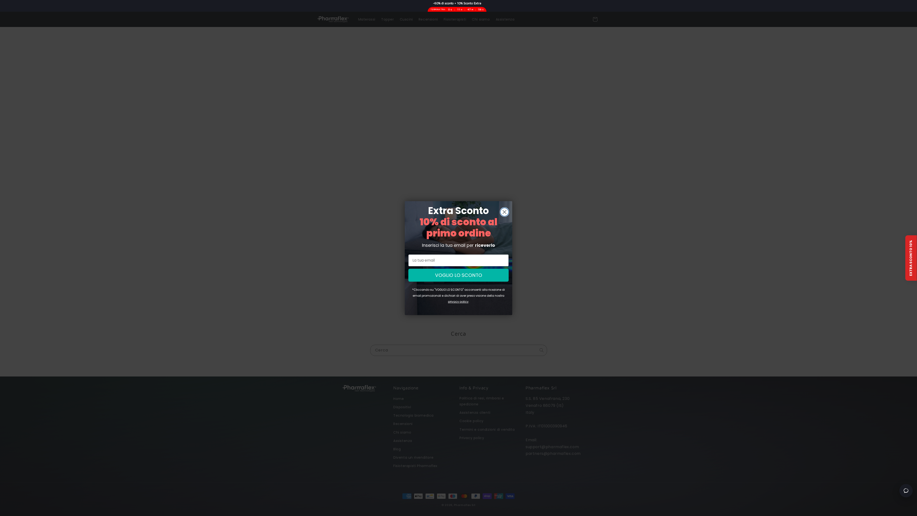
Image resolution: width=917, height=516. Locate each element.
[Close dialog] (504, 212)
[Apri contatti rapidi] (906, 490)
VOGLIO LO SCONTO (458, 275)
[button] (911, 258)
